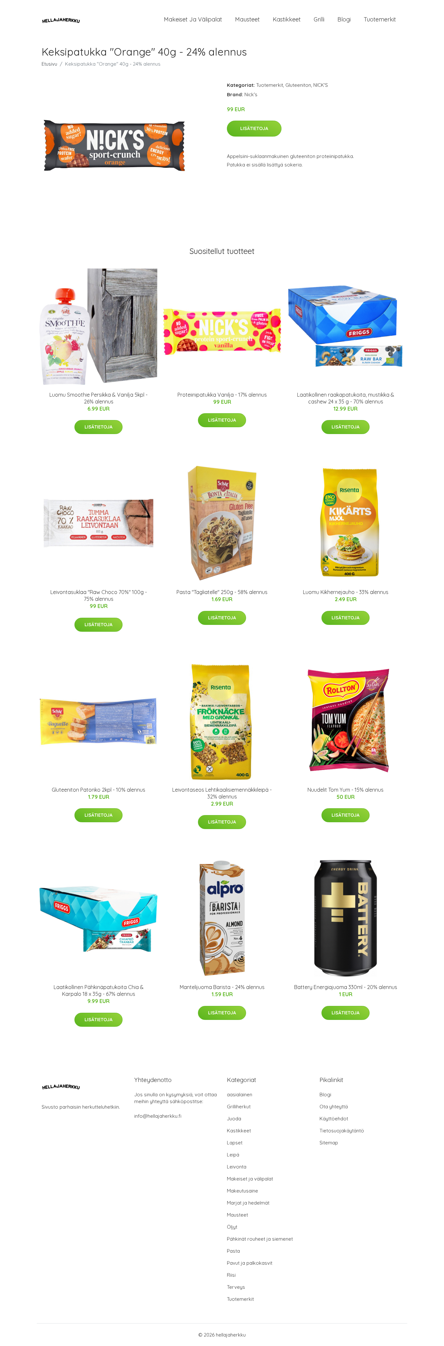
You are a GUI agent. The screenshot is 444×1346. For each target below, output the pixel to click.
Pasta (233, 1251)
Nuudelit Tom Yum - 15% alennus (345, 789)
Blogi (344, 19)
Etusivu (49, 64)
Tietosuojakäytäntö (342, 1131)
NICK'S (320, 85)
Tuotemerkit (380, 19)
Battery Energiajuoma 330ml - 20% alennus (345, 987)
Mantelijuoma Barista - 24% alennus (222, 987)
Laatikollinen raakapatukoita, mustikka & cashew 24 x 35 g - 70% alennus (345, 398)
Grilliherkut (239, 1106)
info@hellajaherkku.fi (157, 1116)
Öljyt (232, 1227)
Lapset (234, 1143)
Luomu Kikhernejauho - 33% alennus (345, 592)
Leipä (233, 1155)
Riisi (231, 1275)
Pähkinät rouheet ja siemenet (260, 1239)
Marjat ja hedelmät (248, 1203)
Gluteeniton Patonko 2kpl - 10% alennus (98, 789)
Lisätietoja (254, 128)
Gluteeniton (298, 85)
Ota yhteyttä (334, 1106)
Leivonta (236, 1167)
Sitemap (329, 1143)
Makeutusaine (242, 1191)
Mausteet (247, 19)
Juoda (234, 1118)
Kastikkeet (287, 19)
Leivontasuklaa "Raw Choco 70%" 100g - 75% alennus (98, 595)
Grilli (319, 19)
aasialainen (239, 1094)
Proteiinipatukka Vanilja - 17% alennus (222, 394)
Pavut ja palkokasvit (249, 1263)
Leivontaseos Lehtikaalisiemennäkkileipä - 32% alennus (222, 793)
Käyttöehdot (334, 1118)
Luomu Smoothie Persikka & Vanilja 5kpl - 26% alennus (98, 398)
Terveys (236, 1287)
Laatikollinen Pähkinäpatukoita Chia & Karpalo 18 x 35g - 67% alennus (99, 990)
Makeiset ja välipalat (193, 19)
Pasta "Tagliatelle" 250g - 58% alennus (222, 592)
